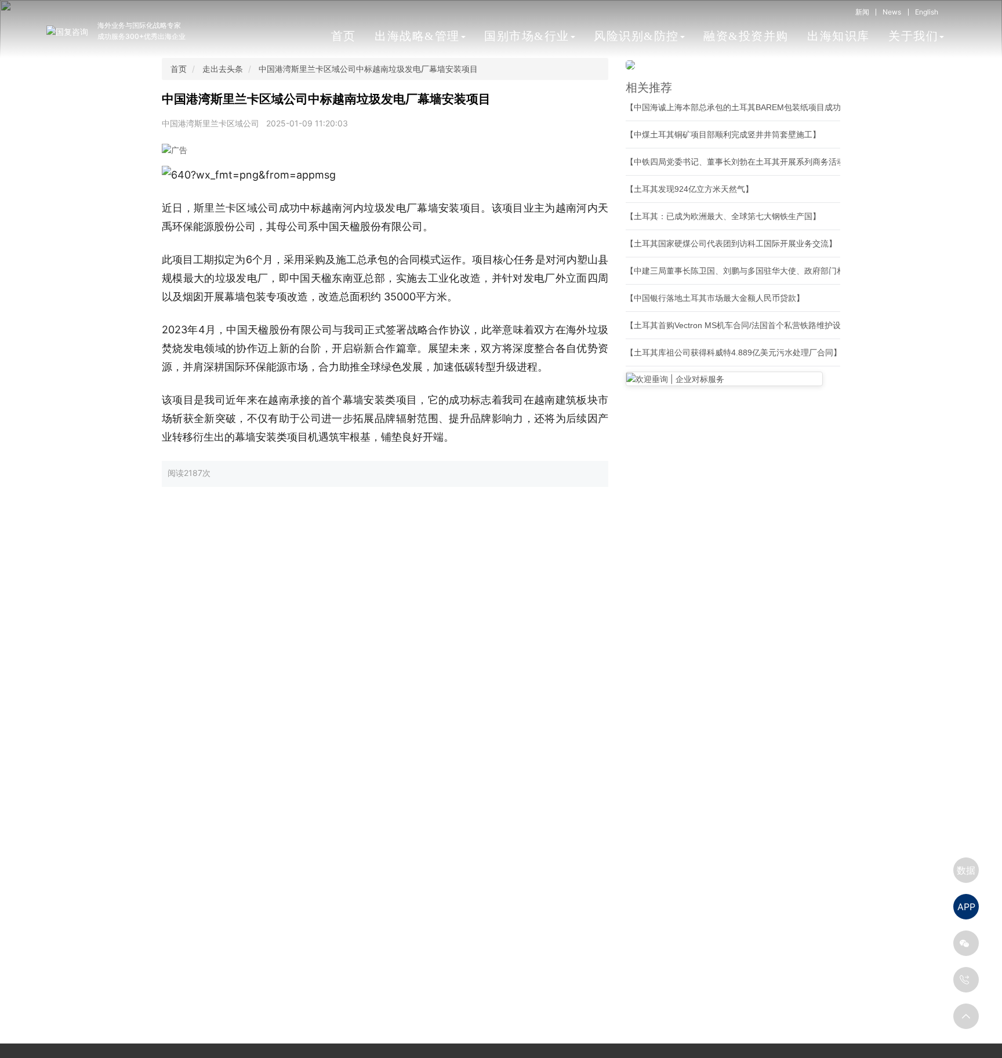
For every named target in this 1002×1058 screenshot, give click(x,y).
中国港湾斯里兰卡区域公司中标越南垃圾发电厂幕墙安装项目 (368, 69)
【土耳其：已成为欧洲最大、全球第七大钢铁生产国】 (723, 216)
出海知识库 (838, 36)
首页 (343, 36)
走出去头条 (222, 69)
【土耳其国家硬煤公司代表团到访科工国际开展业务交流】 (731, 243)
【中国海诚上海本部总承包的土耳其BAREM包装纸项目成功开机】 (745, 107)
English (926, 12)
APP (966, 906)
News (892, 12)
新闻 (862, 12)
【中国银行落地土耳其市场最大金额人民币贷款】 (715, 298)
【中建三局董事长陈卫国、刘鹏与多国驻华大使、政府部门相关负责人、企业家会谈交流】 (788, 270)
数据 (966, 870)
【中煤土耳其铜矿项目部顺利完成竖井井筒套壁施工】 (723, 134)
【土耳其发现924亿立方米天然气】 (689, 189)
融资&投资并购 (746, 36)
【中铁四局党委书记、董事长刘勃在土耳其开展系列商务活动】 (739, 161)
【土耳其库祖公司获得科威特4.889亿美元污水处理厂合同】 (733, 352)
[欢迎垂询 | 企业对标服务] (724, 379)
